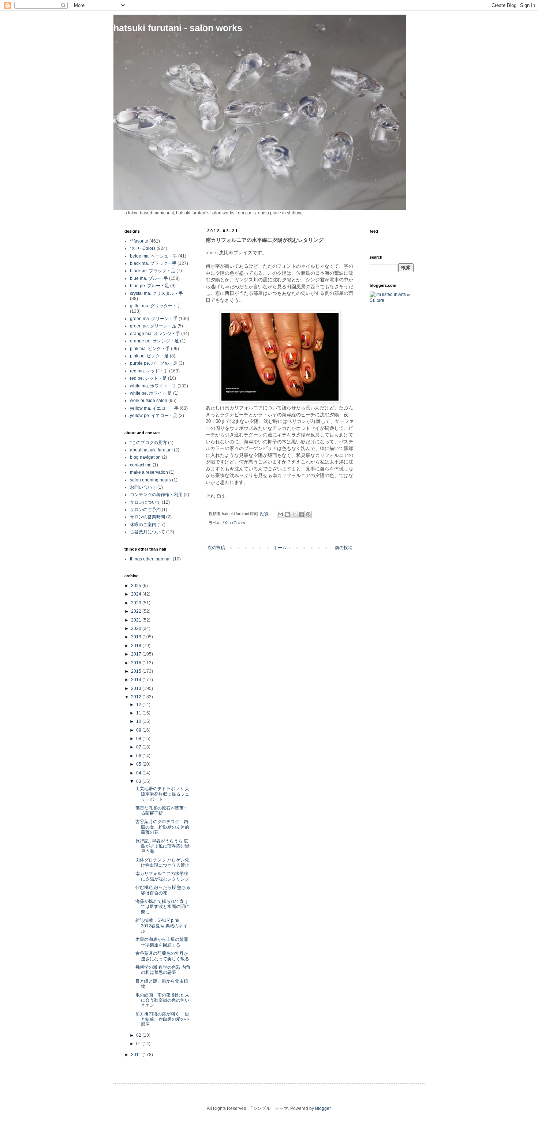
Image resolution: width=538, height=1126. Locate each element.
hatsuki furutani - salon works (177, 28)
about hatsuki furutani (151, 450)
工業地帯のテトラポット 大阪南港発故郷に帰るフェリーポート (162, 794)
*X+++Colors (234, 523)
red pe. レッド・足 (148, 378)
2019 (136, 636)
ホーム (280, 547)
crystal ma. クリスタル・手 (156, 293)
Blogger (322, 1108)
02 (139, 1035)
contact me (141, 465)
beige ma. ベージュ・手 (153, 256)
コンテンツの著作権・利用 (156, 494)
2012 (136, 696)
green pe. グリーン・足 (153, 326)
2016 (136, 662)
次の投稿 (216, 547)
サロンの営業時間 (147, 516)
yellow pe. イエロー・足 (154, 415)
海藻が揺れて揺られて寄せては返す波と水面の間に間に (162, 907)
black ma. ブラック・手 (153, 263)
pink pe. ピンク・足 (149, 356)
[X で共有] (294, 514)
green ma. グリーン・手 (154, 318)
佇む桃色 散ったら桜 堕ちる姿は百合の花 (162, 890)
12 (139, 704)
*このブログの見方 (148, 442)
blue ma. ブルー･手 (149, 278)
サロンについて (145, 502)
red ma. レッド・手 (149, 371)
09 (139, 730)
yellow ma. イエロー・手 (154, 408)
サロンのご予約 (145, 509)
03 (139, 781)
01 (139, 1043)
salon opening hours (150, 480)
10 (139, 721)
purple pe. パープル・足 (154, 363)
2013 (136, 688)
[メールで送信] (280, 514)
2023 (136, 602)
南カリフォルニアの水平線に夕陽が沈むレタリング (162, 876)
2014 (136, 679)
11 (139, 713)
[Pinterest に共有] (308, 514)
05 (139, 764)
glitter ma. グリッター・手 (155, 305)
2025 (136, 585)
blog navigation (145, 457)
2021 (136, 620)
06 (139, 755)
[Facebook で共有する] (301, 514)
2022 (136, 611)
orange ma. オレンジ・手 (155, 333)
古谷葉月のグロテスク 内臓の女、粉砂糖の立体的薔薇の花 (162, 827)
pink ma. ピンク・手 (150, 348)
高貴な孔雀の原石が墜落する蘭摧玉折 (161, 811)
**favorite (139, 241)
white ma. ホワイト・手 (153, 386)
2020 (136, 628)
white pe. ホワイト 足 (151, 393)
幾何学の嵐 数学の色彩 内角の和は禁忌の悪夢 (162, 970)
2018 (136, 645)
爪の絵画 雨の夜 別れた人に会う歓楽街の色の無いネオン (162, 1000)
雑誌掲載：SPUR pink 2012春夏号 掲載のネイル (161, 926)
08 (139, 738)
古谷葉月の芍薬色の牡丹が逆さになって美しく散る (162, 956)
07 (139, 747)
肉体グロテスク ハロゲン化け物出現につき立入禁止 (162, 862)
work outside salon (148, 400)
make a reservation (149, 472)
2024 (136, 594)
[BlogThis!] (287, 514)
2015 (136, 671)
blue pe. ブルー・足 (149, 285)
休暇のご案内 (143, 524)
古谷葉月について (147, 531)
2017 (136, 654)
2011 (136, 1054)
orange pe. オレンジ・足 (154, 341)
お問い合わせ (143, 487)
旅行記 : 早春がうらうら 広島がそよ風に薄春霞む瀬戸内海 (162, 846)
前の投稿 (343, 547)
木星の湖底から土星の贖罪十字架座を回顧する (161, 942)
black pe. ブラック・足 (152, 270)
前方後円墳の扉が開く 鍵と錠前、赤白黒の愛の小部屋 (162, 1019)
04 (139, 773)
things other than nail (151, 559)
